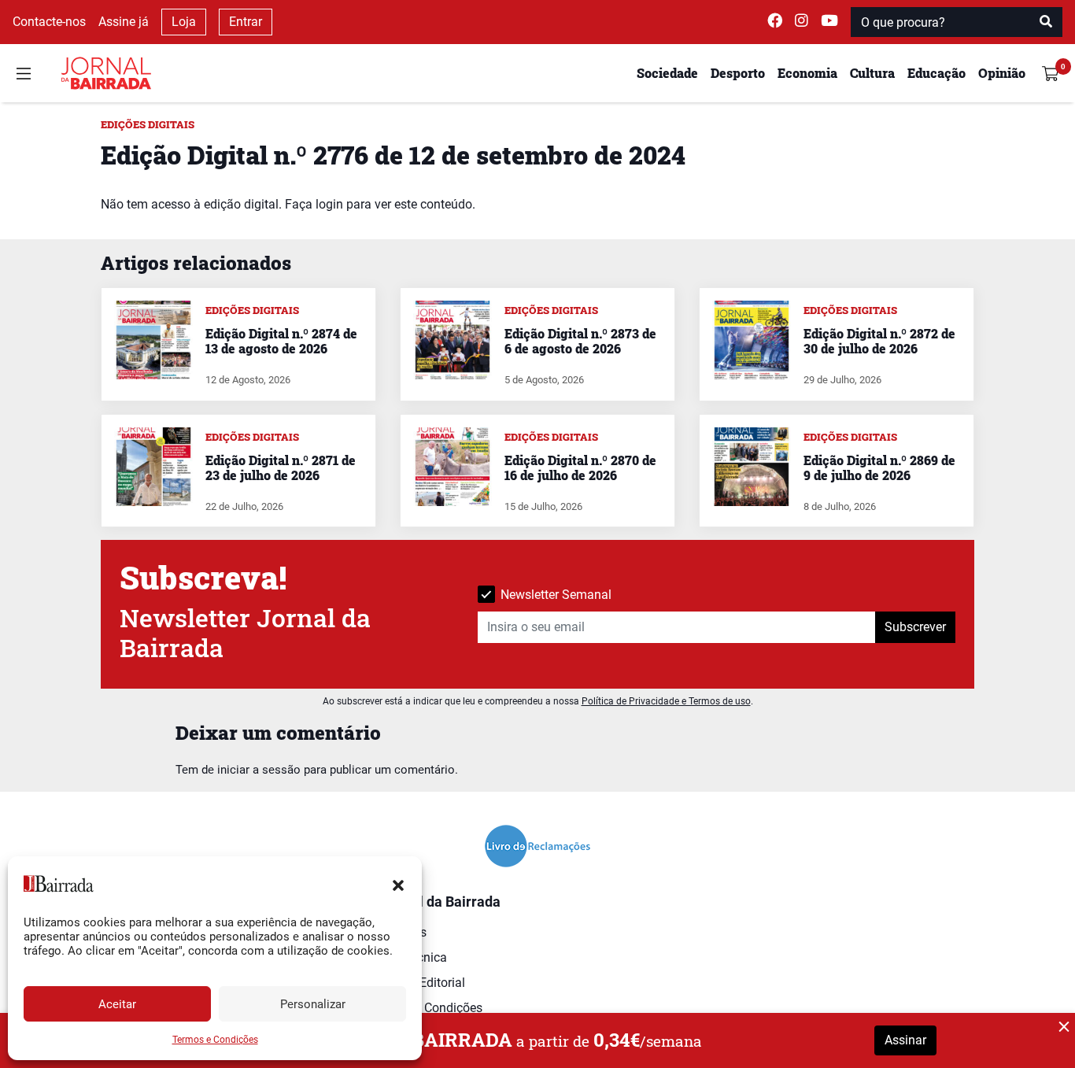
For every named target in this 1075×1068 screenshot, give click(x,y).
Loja (184, 21)
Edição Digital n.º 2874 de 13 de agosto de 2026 (281, 341)
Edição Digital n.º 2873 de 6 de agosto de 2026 (580, 341)
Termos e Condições (215, 1039)
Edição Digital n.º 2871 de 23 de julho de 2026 (280, 467)
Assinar (905, 1040)
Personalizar (312, 1004)
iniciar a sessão (259, 770)
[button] (398, 884)
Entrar (245, 21)
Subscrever (915, 626)
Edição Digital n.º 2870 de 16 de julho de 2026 (580, 467)
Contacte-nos (49, 21)
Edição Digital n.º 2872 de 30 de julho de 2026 (879, 341)
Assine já (123, 21)
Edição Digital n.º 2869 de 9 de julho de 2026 (879, 467)
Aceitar (117, 1004)
